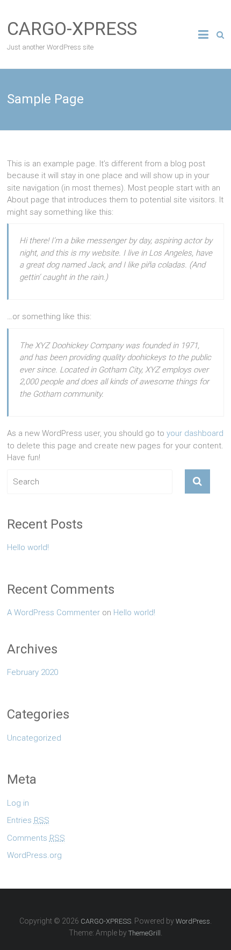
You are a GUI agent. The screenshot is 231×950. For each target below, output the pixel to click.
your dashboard (195, 433)
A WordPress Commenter (53, 612)
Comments (36, 838)
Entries (28, 820)
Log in (18, 803)
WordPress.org (34, 855)
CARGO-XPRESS (72, 28)
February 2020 (32, 672)
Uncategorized (34, 738)
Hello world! (28, 547)
